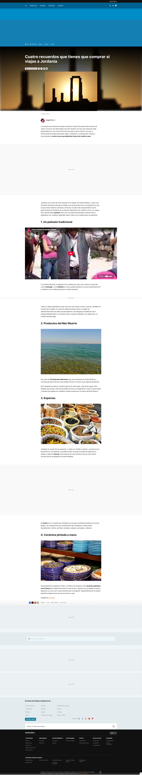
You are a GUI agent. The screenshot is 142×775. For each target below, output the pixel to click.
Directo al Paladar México (70, 760)
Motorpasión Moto (84, 743)
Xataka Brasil (28, 762)
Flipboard (116, 6)
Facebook (113, 6)
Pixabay (52, 598)
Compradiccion (96, 745)
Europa (60, 5)
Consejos (33, 5)
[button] (51, 120)
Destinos (27, 712)
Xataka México (29, 760)
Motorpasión (82, 740)
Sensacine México (57, 760)
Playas (27, 715)
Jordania (63, 602)
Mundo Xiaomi (29, 750)
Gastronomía (28, 709)
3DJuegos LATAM (43, 760)
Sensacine (55, 740)
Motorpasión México (82, 760)
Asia (48, 602)
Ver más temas (30, 719)
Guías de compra (30, 705)
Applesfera (28, 745)
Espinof (54, 743)
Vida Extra (41, 743)
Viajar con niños (61, 715)
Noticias (51, 5)
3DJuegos (41, 740)
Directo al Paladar (70, 740)
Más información (83, 773)
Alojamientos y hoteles (63, 705)
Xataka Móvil (28, 743)
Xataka (27, 740)
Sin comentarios (32, 68)
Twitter (110, 6)
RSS (85, 718)
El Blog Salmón (110, 740)
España (42, 5)
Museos (43, 705)
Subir (112, 733)
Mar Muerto (55, 602)
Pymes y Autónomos (109, 743)
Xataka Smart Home (30, 747)
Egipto (40, 44)
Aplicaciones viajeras (46, 715)
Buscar (113, 726)
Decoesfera (96, 743)
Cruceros (59, 712)
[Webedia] (113, 1)
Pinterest (89, 718)
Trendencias (96, 740)
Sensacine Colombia (55, 763)
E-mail (47, 69)
